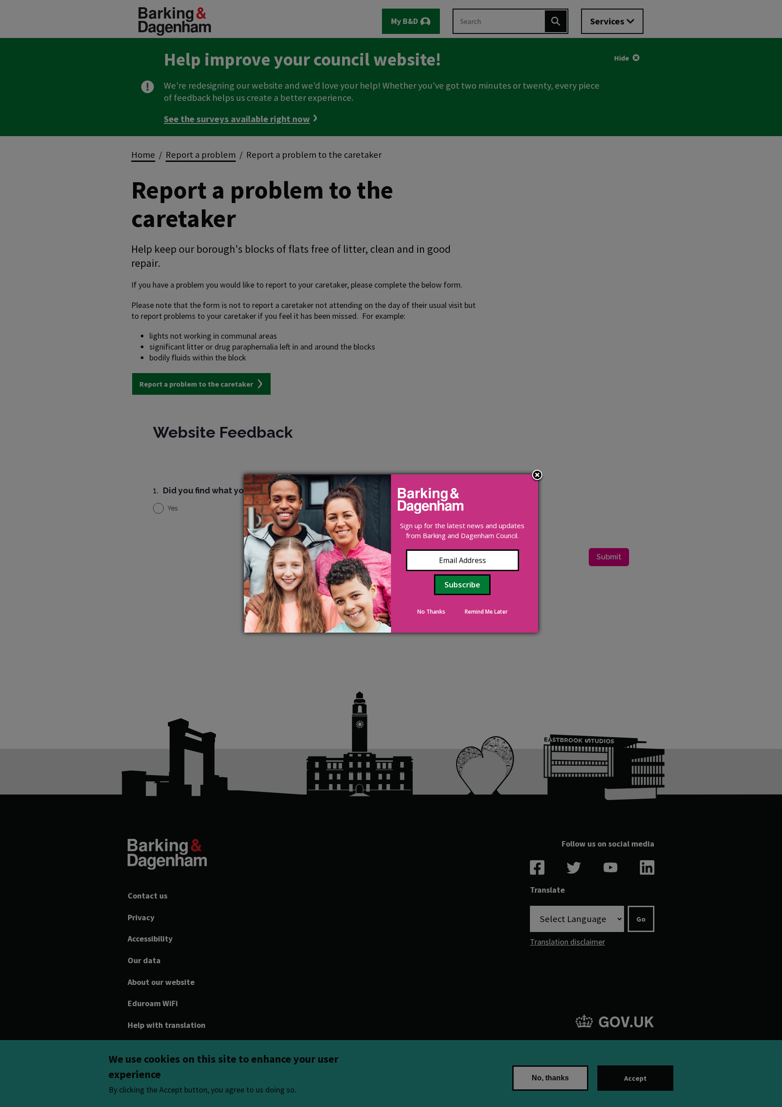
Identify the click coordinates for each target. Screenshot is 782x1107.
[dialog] (391, 553)
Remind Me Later (486, 611)
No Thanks (431, 611)
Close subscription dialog (537, 476)
